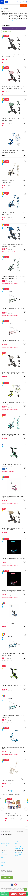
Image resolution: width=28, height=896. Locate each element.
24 (24, 790)
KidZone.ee (3, 864)
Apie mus (3, 841)
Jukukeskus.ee (4, 860)
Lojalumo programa (4, 845)
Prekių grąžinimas (18, 845)
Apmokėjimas (17, 841)
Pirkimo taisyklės (18, 846)
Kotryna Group (4, 854)
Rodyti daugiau (14, 20)
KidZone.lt (3, 852)
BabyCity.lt (3, 855)
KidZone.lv (3, 865)
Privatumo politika (18, 852)
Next (25, 809)
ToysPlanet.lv (3, 862)
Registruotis (7, 877)
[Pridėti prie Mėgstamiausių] (25, 36)
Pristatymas (17, 843)
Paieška (23, 6)
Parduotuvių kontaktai (5, 843)
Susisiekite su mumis (19, 848)
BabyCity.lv (3, 857)
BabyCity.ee (3, 859)
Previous (2, 809)
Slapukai (16, 857)
